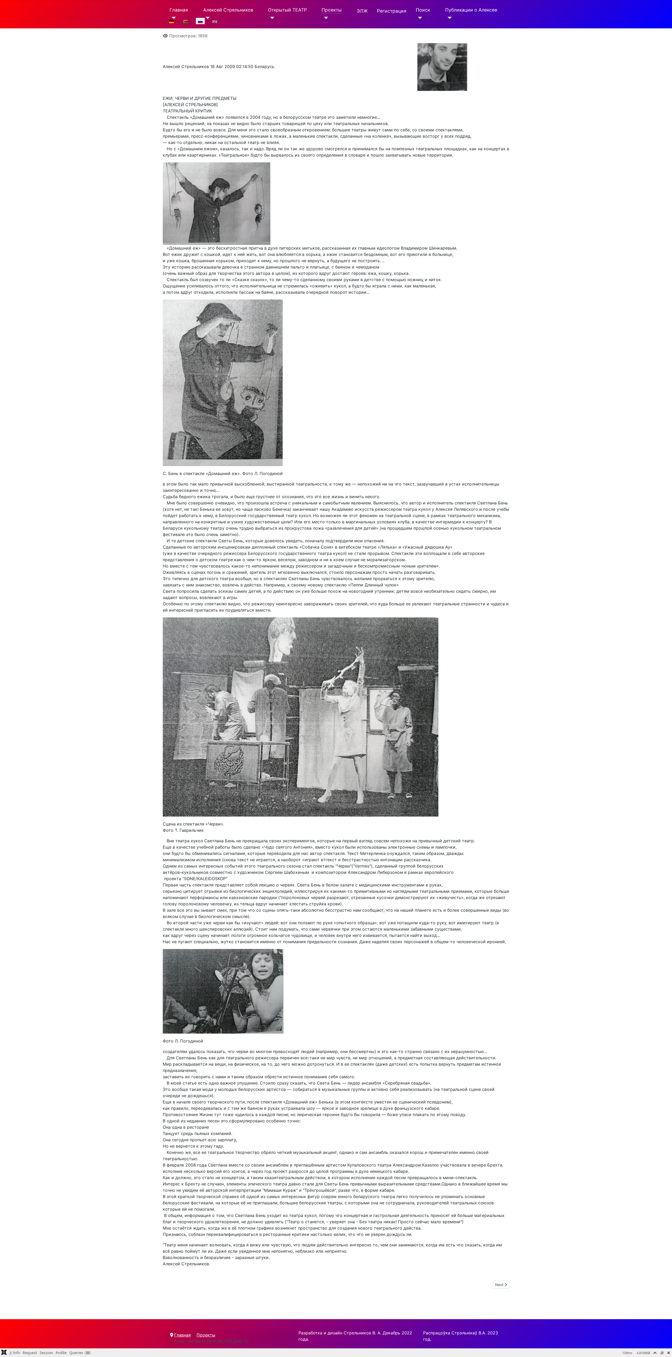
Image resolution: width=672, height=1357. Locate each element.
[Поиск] (419, 17)
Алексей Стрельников (228, 10)
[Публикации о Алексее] (448, 17)
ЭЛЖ (362, 11)
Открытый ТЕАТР (287, 10)
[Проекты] (325, 17)
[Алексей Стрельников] (206, 17)
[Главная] (173, 17)
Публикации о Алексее (471, 10)
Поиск (423, 10)
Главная (179, 10)
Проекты (332, 10)
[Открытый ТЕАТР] (271, 17)
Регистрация (391, 11)
